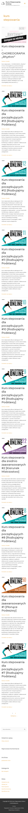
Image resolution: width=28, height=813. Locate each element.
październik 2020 (6, 760)
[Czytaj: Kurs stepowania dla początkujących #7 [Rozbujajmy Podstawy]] (14, 650)
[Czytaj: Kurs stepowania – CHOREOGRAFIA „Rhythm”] (14, 34)
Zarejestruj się (5, 782)
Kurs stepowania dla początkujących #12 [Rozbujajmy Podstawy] (13, 187)
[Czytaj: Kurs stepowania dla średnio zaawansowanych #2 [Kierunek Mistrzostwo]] (14, 446)
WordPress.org (5, 791)
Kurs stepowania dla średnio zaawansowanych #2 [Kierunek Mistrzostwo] (14, 464)
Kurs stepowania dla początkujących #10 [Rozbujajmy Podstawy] (13, 325)
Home (14, 806)
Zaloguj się (4, 784)
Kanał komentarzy (6, 789)
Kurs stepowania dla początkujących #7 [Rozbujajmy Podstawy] (13, 669)
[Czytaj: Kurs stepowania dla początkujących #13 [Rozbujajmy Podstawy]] (14, 98)
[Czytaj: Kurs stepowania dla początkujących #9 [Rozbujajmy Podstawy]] (14, 376)
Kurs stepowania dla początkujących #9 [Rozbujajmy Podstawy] (13, 395)
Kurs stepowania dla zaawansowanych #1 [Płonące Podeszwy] (14, 603)
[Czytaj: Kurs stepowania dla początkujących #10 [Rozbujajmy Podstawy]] (14, 307)
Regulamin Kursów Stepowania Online (14, 808)
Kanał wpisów (5, 786)
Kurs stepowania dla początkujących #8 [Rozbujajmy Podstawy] (13, 534)
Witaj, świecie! (5, 741)
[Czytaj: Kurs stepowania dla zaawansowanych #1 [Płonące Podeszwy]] (14, 584)
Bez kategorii (5, 771)
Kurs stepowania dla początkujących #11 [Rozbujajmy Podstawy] (13, 256)
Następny (14, 716)
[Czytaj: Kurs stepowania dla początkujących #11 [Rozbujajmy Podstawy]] (14, 237)
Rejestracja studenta (14, 810)
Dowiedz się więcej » (7, 86)
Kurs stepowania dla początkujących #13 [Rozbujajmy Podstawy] (13, 117)
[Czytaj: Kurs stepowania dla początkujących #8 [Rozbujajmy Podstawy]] (14, 515)
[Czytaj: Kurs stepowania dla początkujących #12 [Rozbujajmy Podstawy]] (14, 168)
